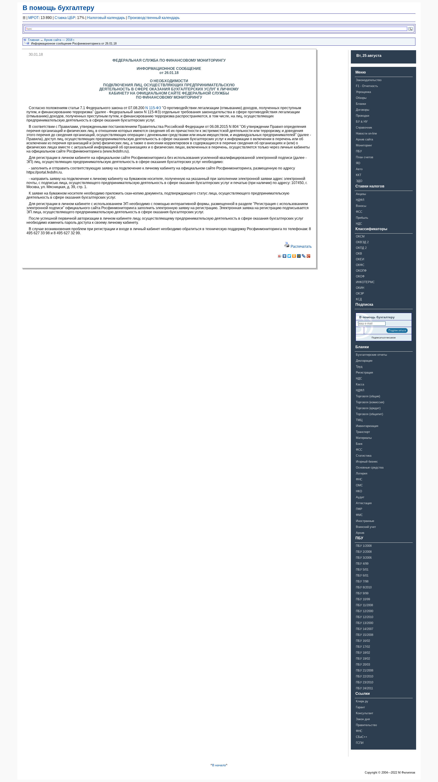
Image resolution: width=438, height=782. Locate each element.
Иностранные (365, 521)
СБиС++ (361, 737)
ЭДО (359, 181)
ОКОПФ (361, 270)
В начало (219, 765)
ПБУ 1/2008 (364, 546)
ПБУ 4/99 (362, 563)
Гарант (360, 707)
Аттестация (364, 503)
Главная (33, 40)
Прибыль (362, 217)
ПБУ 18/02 (363, 652)
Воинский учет (366, 527)
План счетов (364, 157)
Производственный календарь (154, 18)
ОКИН (360, 288)
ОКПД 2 (361, 248)
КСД (359, 299)
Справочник (364, 127)
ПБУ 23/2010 (364, 682)
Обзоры (361, 98)
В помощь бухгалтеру (58, 7)
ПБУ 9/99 (362, 593)
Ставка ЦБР (65, 18)
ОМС (359, 485)
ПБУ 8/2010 (364, 587)
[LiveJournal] (303, 256)
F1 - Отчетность (367, 86)
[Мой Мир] (299, 256)
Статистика (363, 455)
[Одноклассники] (294, 256)
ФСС (359, 211)
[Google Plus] (308, 256)
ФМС (359, 515)
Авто (359, 169)
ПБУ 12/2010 (364, 617)
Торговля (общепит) (369, 414)
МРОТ (33, 18)
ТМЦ (359, 420)
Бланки (361, 103)
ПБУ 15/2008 (364, 635)
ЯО (358, 163)
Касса (360, 384)
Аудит (360, 497)
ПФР (359, 509)
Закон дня (363, 719)
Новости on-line (366, 133)
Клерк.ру (362, 701)
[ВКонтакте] (284, 256)
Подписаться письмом (384, 337)
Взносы (361, 206)
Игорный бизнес (367, 461)
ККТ (358, 175)
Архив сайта (364, 139)
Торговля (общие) (368, 396)
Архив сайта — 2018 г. (59, 40)
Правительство (366, 725)
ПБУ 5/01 (362, 569)
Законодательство (368, 80)
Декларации (364, 360)
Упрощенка (363, 92)
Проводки (362, 115)
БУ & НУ (362, 121)
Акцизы (361, 194)
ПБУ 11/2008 (364, 605)
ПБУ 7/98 (362, 581)
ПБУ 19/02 (363, 658)
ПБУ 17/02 (363, 646)
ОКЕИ (360, 259)
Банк (359, 443)
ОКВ (359, 253)
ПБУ (359, 151)
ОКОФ (360, 276)
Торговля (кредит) (368, 408)
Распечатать (301, 246)
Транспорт (363, 432)
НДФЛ (360, 200)
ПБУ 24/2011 (364, 688)
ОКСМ (360, 236)
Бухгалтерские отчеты (371, 354)
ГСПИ (359, 743)
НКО (359, 491)
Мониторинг (364, 145)
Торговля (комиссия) (370, 402)
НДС (359, 223)
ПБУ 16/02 (363, 640)
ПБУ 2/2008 (364, 551)
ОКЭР (360, 293)
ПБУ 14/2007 (364, 629)
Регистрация (364, 372)
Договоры (362, 109)
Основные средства (369, 467)
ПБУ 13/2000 (364, 623)
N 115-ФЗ (153, 108)
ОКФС (360, 265)
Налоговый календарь (106, 18)
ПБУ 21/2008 (364, 670)
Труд (359, 366)
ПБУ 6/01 (362, 575)
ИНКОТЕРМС (365, 282)
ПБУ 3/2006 (364, 557)
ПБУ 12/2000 (364, 611)
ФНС (359, 479)
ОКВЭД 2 (362, 242)
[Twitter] (289, 256)
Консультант (364, 713)
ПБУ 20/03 (363, 664)
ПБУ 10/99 (363, 599)
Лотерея (361, 473)
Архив (360, 532)
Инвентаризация (367, 426)
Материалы (364, 438)
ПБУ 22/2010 (364, 676)
